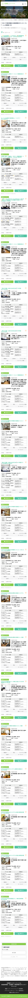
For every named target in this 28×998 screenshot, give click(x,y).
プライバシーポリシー (10, 990)
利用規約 (21, 988)
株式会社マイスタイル (9, 238)
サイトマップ (14, 988)
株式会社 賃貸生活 (8, 150)
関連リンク (7, 988)
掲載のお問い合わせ (14, 992)
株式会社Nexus (8, 114)
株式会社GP (7, 68)
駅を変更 (14, 952)
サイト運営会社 (19, 990)
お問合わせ (7, 65)
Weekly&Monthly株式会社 (10, 193)
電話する (22, 65)
